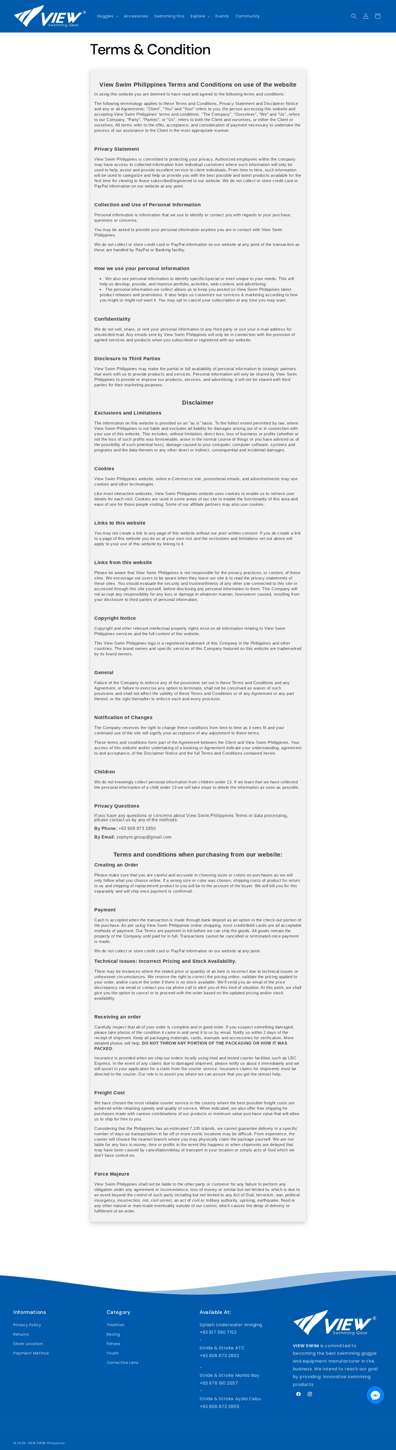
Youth (113, 1353)
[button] (107, 16)
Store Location (28, 1343)
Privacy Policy (27, 1324)
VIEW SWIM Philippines (46, 1443)
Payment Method (30, 1353)
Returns (21, 1334)
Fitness (114, 1343)
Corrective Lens (122, 1362)
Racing (113, 1334)
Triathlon (116, 1324)
